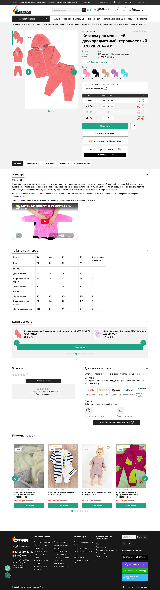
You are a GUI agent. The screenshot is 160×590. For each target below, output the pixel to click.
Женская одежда (41, 545)
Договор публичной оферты (82, 561)
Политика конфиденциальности (135, 587)
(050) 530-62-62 (24, 552)
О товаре (17, 163)
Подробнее (80, 347)
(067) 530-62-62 (22, 547)
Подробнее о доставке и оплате (114, 422)
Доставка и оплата (82, 163)
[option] (18, 37)
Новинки (67, 19)
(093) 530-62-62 (24, 555)
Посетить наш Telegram (133, 577)
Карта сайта (79, 557)
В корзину (105, 126)
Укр (139, 2)
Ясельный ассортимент (43, 542)
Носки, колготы (60, 554)
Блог (95, 2)
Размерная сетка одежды (67, 2)
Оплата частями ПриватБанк (107, 141)
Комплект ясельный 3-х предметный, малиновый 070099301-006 (127, 494)
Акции (57, 19)
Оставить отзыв (44, 381)
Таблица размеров (94, 88)
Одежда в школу (40, 551)
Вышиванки (38, 548)
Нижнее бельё (40, 554)
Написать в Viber (136, 565)
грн (125, 2)
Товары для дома (41, 560)
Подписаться (142, 537)
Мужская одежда (61, 545)
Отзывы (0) (64, 163)
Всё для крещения (61, 557)
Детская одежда (60, 542)
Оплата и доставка (27, 2)
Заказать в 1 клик (107, 133)
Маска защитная (40, 566)
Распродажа (79, 19)
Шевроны (58, 560)
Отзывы (131, 19)
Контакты (142, 19)
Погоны (37, 563)
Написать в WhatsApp (136, 571)
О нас (15, 2)
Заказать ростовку (105, 155)
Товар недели (94, 19)
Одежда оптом (105, 2)
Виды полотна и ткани (46, 2)
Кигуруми (58, 548)
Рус (145, 2)
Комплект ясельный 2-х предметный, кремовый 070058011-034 (25, 494)
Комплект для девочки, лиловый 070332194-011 (96, 493)
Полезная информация (114, 19)
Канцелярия (59, 563)
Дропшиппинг (85, 2)
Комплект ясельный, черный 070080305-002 (61, 493)
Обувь (36, 557)
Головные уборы (60, 551)
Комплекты (50, 163)
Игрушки (37, 569)
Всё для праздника (61, 566)
